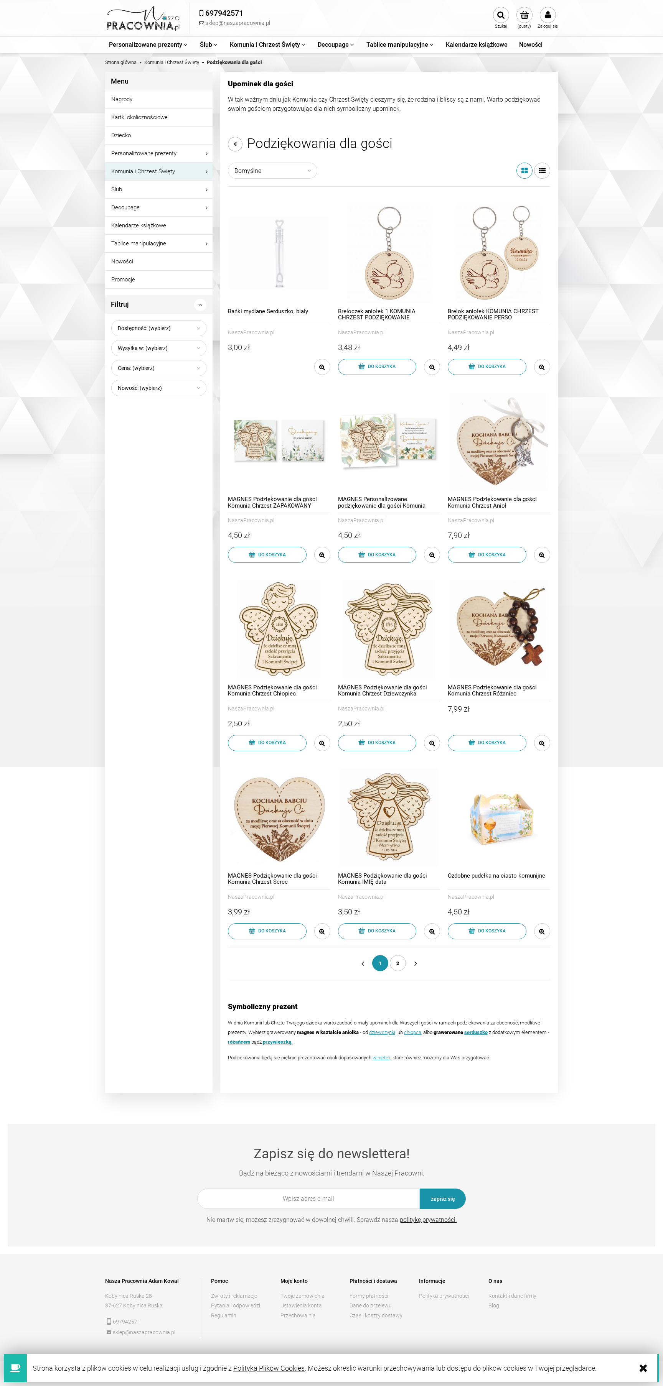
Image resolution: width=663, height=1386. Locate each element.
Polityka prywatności (444, 1296)
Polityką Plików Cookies (269, 1368)
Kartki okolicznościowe (139, 117)
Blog (493, 1305)
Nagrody (121, 99)
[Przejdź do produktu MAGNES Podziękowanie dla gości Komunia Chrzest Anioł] (499, 441)
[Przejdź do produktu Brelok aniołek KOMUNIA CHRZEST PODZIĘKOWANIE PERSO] (499, 253)
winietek (382, 1057)
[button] (322, 367)
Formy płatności (369, 1296)
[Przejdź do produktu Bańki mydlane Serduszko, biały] (279, 253)
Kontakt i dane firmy (512, 1296)
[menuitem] (148, 45)
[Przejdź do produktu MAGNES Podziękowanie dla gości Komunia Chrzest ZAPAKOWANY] (279, 441)
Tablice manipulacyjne (138, 243)
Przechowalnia (298, 1315)
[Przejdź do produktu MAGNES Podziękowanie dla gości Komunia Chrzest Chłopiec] (279, 629)
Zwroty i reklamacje (234, 1296)
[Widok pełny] (542, 171)
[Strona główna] (143, 18)
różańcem (239, 1042)
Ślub (116, 189)
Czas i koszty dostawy (376, 1315)
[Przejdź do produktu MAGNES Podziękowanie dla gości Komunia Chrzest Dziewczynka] (389, 629)
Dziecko (121, 135)
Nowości (122, 261)
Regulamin (223, 1315)
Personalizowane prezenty (143, 153)
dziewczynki (382, 1032)
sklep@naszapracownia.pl (144, 1332)
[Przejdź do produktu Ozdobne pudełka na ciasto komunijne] (499, 817)
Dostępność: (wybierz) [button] (144, 328)
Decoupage (125, 207)
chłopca (412, 1032)
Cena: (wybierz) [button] (136, 368)
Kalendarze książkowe (138, 225)
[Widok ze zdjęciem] (524, 171)
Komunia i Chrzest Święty (143, 171)
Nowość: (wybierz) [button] (140, 388)
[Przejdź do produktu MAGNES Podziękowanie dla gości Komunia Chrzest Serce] (279, 817)
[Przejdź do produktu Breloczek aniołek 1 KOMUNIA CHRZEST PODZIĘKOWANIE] (389, 253)
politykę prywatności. (428, 1219)
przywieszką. (278, 1042)
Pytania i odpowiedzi (235, 1305)
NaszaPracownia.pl (251, 332)
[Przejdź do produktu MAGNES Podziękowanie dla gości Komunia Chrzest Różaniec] (499, 629)
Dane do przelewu (371, 1305)
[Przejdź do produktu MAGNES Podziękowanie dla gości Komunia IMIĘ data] (389, 817)
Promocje (123, 279)
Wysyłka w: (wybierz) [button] (143, 348)
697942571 (126, 1322)
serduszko (476, 1032)
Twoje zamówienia (302, 1296)
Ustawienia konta (301, 1305)
